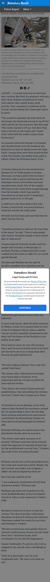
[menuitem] (28, 9)
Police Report (11, 9)
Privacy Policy (15, 287)
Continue (25, 307)
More (26, 9)
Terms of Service (38, 281)
